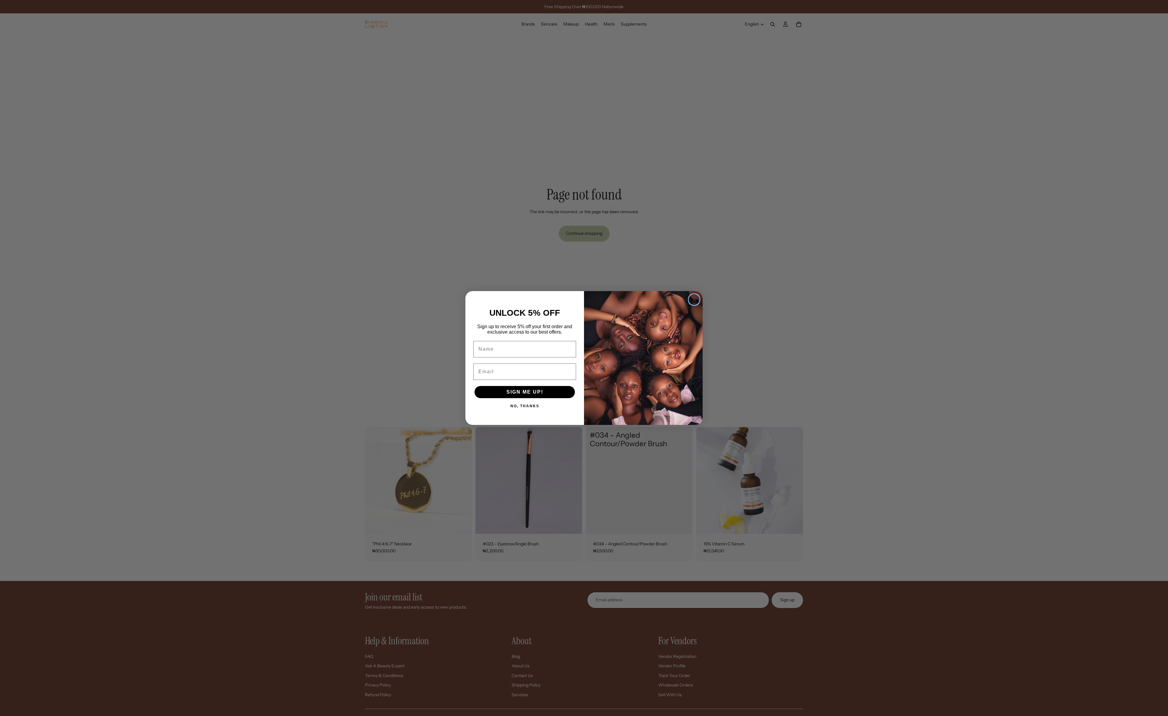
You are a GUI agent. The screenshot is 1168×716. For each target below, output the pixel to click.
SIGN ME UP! (524, 391)
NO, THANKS (524, 406)
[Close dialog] (694, 299)
